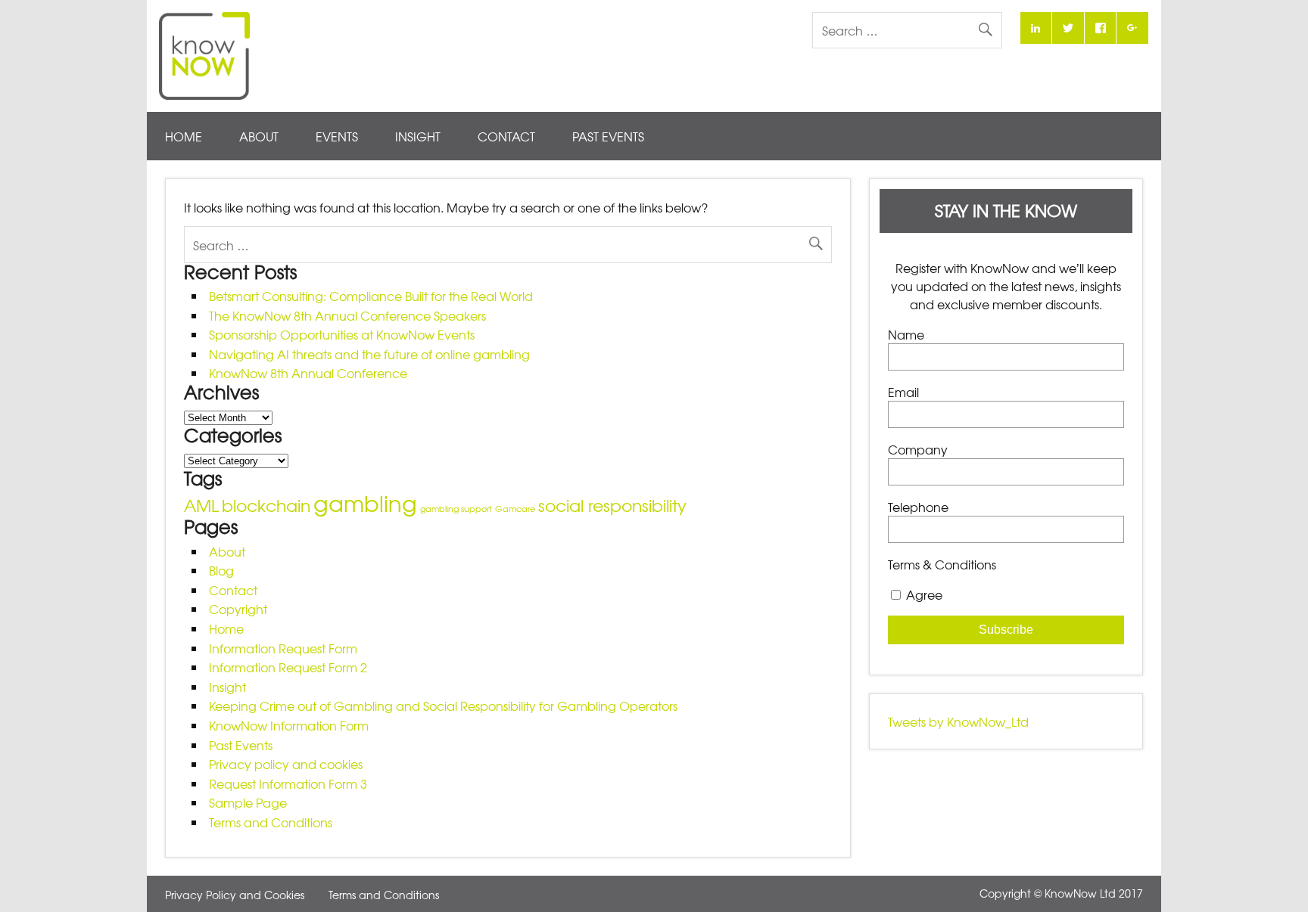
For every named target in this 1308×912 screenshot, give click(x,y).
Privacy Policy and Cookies (234, 894)
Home (183, 136)
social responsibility (612, 504)
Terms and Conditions (270, 822)
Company (918, 449)
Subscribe (1006, 629)
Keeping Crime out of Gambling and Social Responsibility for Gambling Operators (443, 705)
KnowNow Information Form (289, 725)
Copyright (238, 609)
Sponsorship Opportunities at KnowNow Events (342, 334)
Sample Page (248, 802)
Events (337, 136)
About (259, 136)
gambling (365, 502)
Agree (924, 594)
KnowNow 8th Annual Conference (308, 373)
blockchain (266, 504)
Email (903, 392)
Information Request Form (283, 648)
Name (906, 334)
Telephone (918, 507)
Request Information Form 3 (288, 783)
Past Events (608, 136)
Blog (221, 570)
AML (201, 504)
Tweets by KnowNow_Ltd (958, 721)
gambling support (456, 508)
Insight (418, 136)
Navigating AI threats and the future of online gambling (369, 354)
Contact (506, 136)
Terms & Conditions (942, 564)
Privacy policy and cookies (286, 764)
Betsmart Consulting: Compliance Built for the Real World (371, 296)
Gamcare (515, 508)
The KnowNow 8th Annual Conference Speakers (347, 315)
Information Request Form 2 (288, 667)
